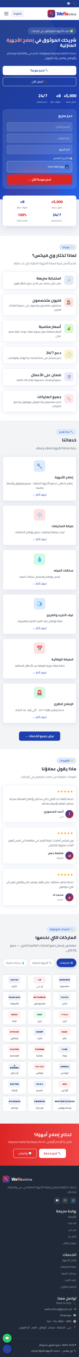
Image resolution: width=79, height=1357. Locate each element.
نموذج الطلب (69, 1243)
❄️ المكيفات (66, 963)
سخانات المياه (68, 1273)
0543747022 (63, 1303)
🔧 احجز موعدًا (39, 70)
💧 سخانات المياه (15, 963)
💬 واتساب (25, 1153)
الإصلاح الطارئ (68, 1286)
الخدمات (71, 1223)
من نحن (72, 1229)
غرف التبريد (70, 1279)
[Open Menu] (6, 13)
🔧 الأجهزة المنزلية (42, 963)
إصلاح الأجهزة (69, 1260)
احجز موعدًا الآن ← (39, 179)
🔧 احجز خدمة (52, 1153)
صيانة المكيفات (68, 1266)
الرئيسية (72, 1216)
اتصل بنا (72, 1236)
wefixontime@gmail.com (58, 1309)
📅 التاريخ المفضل (62, 158)
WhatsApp (65, 1315)
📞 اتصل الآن (40, 81)
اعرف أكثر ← (40, 495)
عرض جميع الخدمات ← (39, 736)
